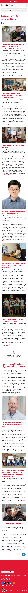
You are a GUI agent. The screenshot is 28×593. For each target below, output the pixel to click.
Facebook (2, 583)
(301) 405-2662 (9, 581)
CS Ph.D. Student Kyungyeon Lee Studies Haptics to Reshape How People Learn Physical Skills (13, 46)
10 (2, 557)
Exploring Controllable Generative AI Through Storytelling (13, 212)
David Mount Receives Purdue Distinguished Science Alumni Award (12, 424)
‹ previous (8, 554)
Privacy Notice (12, 585)
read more (19, 75)
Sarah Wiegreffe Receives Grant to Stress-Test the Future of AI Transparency (13, 265)
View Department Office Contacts (7, 571)
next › (13, 557)
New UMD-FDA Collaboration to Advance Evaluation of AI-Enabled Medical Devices (13, 366)
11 (4, 557)
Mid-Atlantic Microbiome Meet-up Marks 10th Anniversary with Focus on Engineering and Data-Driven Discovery (13, 473)
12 (7, 557)
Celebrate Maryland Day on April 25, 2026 (13, 146)
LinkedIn (11, 583)
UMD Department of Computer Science (11, 5)
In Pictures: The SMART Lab (11, 523)
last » (18, 557)
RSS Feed (14, 583)
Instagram (8, 583)
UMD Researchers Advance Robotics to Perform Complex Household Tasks (12, 95)
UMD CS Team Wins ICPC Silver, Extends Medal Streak (12, 320)
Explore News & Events (14, 10)
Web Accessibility (4, 585)
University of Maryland (14, 1)
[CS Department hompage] (14, 589)
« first (3, 554)
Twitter (5, 583)
